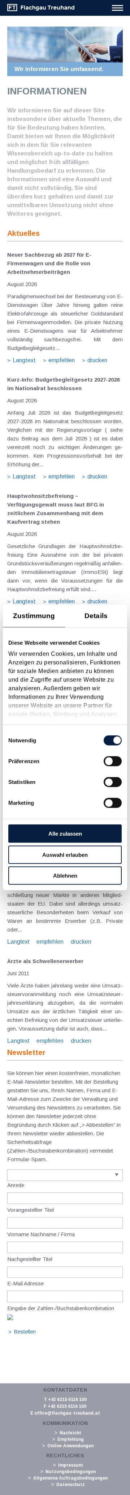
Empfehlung (70, 1439)
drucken (97, 360)
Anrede (15, 1185)
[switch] (113, 761)
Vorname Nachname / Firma (41, 1234)
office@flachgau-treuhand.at (67, 1413)
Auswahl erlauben (65, 854)
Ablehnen (65, 876)
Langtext (24, 360)
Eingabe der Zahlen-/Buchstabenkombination (60, 1308)
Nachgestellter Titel (29, 1259)
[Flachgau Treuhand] (40, 10)
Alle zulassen (65, 834)
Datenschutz (70, 1484)
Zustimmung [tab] (34, 615)
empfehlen (61, 360)
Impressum (70, 1465)
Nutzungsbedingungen (71, 1471)
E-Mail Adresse (25, 1283)
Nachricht (70, 1432)
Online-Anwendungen (70, 1445)
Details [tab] (96, 615)
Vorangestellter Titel (30, 1210)
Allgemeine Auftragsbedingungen (70, 1478)
